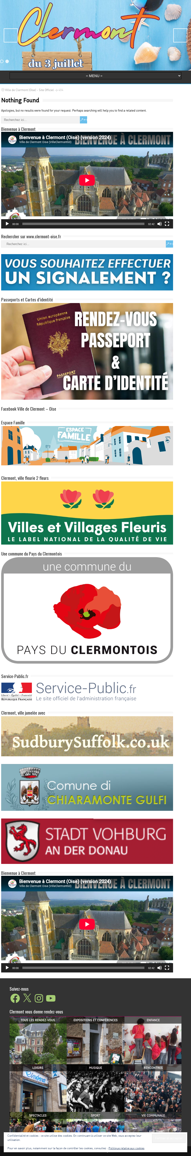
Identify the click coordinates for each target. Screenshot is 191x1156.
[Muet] (159, 224)
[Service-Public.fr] (87, 702)
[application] (87, 180)
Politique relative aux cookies (126, 1148)
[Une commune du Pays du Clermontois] (87, 610)
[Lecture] (7, 224)
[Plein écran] (167, 224)
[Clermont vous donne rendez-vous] (95, 1075)
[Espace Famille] (87, 445)
